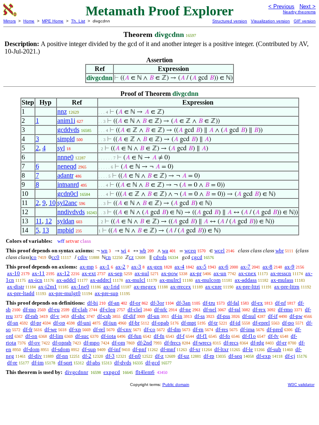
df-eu (54, 309)
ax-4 (179, 267)
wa (165, 250)
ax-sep (115, 273)
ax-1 (105, 267)
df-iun (110, 323)
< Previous (281, 6)
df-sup (89, 349)
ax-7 (245, 267)
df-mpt (188, 323)
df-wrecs (202, 343)
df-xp (75, 329)
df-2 (86, 356)
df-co (149, 329)
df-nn (62, 356)
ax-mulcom (208, 280)
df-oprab (61, 343)
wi (123, 250)
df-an (114, 303)
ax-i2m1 (47, 286)
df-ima (247, 329)
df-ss (199, 316)
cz (131, 257)
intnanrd (68, 184)
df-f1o (249, 336)
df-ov (34, 343)
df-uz (183, 356)
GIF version (305, 21)
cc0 (55, 257)
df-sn (12, 323)
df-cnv (124, 329)
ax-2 (120, 267)
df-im (38, 362)
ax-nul (142, 273)
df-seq (235, 356)
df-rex (259, 309)
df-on (31, 336)
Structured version (229, 21)
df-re (12, 362)
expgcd (111, 372)
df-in (177, 316)
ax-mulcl (135, 280)
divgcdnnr (76, 372)
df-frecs (172, 343)
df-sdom (61, 349)
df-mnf (167, 349)
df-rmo (285, 309)
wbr (279, 250)
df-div (35, 356)
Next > (307, 6)
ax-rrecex (180, 286)
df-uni (84, 323)
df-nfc (160, 309)
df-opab (160, 323)
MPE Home (53, 21)
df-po (288, 323)
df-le (248, 349)
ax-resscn (280, 273)
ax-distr (15, 286)
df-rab (31, 316)
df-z (159, 356)
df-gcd (152, 362)
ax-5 (201, 267)
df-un (153, 316)
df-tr (213, 323)
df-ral (234, 309)
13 (45, 230)
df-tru (209, 303)
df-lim (56, 336)
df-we (50, 329)
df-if (272, 316)
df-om (118, 343)
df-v (54, 316)
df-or (135, 303)
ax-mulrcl (170, 280)
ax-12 (63, 273)
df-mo (29, 309)
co (34, 257)
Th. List (78, 21)
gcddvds (68, 129)
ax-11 (38, 273)
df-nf (280, 303)
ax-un (219, 273)
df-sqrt (65, 362)
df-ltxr (221, 349)
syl (61, 147)
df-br (134, 323)
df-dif (129, 316)
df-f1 (201, 336)
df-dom (31, 349)
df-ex (257, 303)
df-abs (93, 362)
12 (48, 221)
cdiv (83, 257)
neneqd (66, 166)
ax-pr (195, 273)
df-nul (249, 316)
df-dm (174, 329)
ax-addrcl (100, 280)
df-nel (209, 309)
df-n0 (135, 356)
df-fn (159, 336)
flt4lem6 (145, 372)
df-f (180, 336)
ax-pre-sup (106, 293)
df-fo (224, 336)
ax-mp (87, 267)
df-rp (209, 356)
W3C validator (301, 384)
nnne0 (65, 157)
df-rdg (257, 343)
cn (108, 257)
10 (52, 202)
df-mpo (91, 343)
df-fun (135, 336)
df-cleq (107, 309)
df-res (222, 329)
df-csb (104, 316)
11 (39, 221)
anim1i (66, 120)
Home (28, 21)
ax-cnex (247, 273)
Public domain (175, 384)
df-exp (263, 356)
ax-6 (223, 267)
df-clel (135, 309)
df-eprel (261, 323)
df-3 (110, 356)
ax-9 (289, 267)
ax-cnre (213, 286)
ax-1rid (111, 286)
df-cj (290, 356)
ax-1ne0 (80, 286)
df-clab (80, 309)
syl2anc (67, 202)
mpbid (65, 230)
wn (104, 250)
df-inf (114, 349)
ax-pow (169, 273)
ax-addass (246, 280)
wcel (219, 250)
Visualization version (270, 21)
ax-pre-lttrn (286, 286)
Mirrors (9, 21)
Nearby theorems (299, 12)
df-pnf (139, 349)
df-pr (35, 323)
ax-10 (13, 273)
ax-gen (154, 267)
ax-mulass (282, 280)
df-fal (233, 303)
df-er (281, 343)
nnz (62, 111)
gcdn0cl (67, 193)
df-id (235, 323)
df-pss (223, 316)
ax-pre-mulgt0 (65, 293)
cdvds (160, 257)
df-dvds (122, 362)
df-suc (82, 336)
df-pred (275, 329)
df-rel (99, 329)
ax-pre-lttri (248, 286)
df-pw (296, 316)
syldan (65, 221)
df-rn (198, 329)
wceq (190, 250)
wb (143, 250)
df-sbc (78, 316)
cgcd (196, 257)
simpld (66, 138)
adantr (65, 175)
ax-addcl (66, 280)
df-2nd (144, 343)
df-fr (27, 329)
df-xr (194, 349)
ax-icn (35, 280)
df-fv (273, 336)
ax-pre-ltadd (20, 293)
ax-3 (136, 267)
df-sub (274, 349)
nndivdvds (71, 211)
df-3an (183, 303)
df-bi (92, 303)
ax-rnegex (145, 286)
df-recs (230, 343)
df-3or (157, 303)
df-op (59, 323)
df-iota (108, 336)
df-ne (185, 309)
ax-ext (89, 273)
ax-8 (267, 267)
